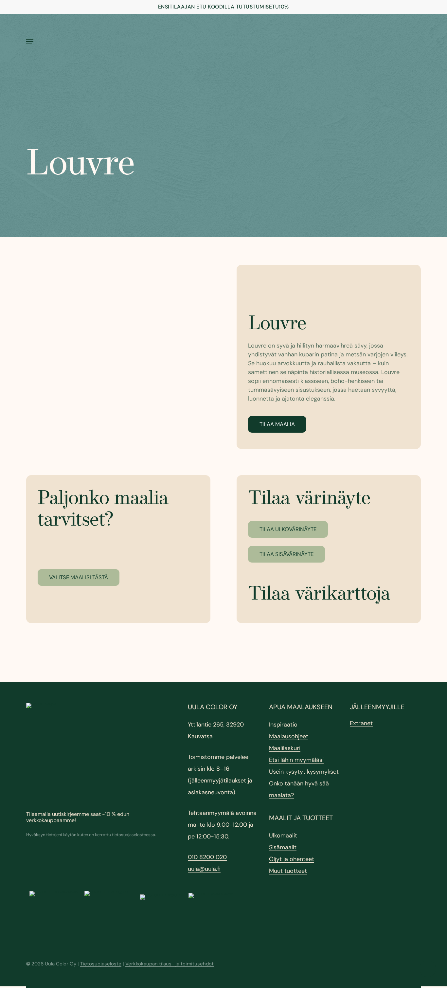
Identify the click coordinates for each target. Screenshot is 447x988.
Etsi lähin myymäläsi (296, 760)
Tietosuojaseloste (100, 964)
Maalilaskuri (284, 748)
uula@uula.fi (204, 869)
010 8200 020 (207, 857)
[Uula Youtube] (210, 915)
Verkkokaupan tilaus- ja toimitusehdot (169, 964)
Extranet (361, 723)
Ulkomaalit (283, 835)
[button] (29, 41)
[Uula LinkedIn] (161, 915)
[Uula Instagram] (109, 915)
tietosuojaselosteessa (133, 834)
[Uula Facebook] (53, 915)
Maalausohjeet (288, 736)
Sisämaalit (282, 847)
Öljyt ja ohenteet (291, 859)
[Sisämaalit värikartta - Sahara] (118, 357)
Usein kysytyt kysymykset (304, 772)
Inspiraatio (283, 724)
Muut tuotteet (288, 871)
